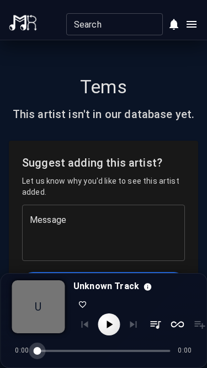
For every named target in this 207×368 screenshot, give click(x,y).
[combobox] (105, 24)
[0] (174, 24)
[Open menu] (191, 24)
